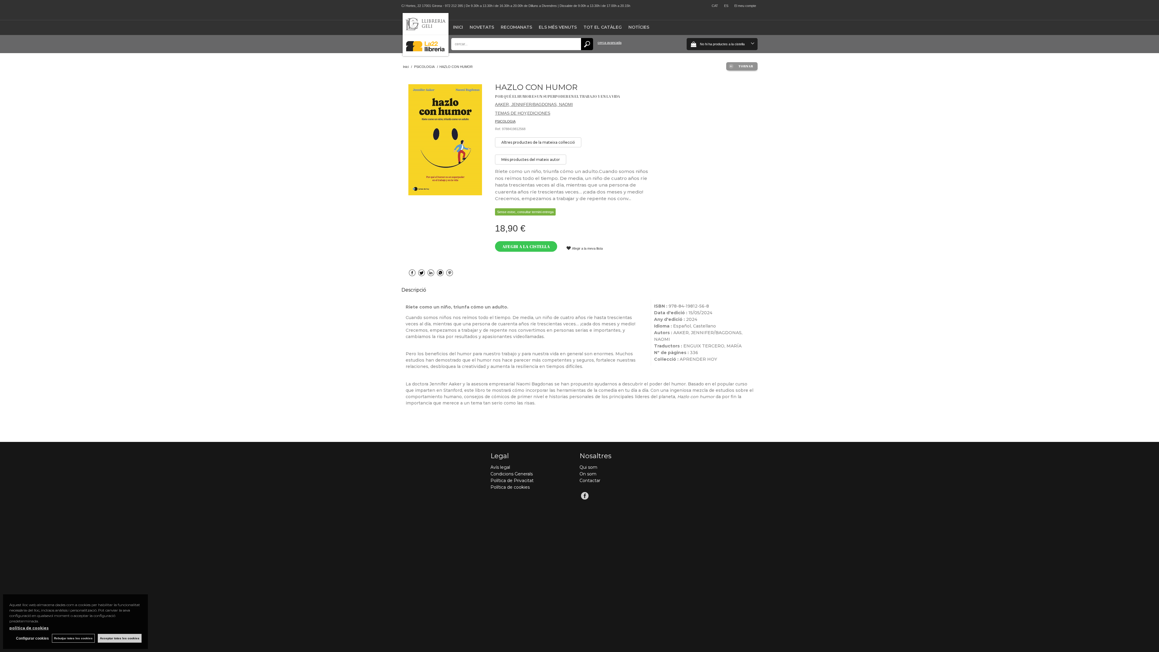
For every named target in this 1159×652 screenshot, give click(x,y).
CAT (715, 6)
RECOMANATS (516, 27)
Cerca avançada (609, 42)
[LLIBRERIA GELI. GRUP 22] (425, 54)
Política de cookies (510, 487)
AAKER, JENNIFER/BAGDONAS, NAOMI (534, 104)
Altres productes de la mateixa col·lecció (538, 142)
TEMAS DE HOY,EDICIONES (522, 113)
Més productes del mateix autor (530, 159)
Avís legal (500, 467)
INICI (458, 27)
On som (588, 474)
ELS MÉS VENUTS (558, 27)
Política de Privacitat (512, 480)
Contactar (590, 480)
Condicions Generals (511, 474)
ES (726, 6)
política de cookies (29, 628)
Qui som (588, 467)
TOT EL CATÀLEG (602, 27)
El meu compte (745, 6)
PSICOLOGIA (505, 121)
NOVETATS (482, 27)
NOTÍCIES (638, 27)
